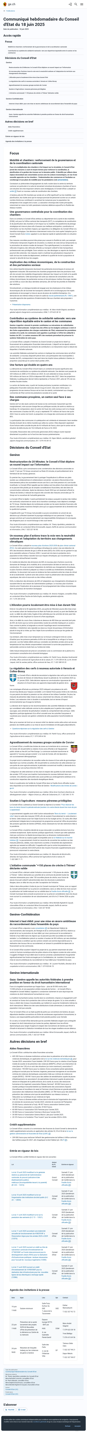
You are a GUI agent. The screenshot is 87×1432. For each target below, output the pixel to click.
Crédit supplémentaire (15, 131)
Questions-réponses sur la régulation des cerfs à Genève (33, 729)
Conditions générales (40, 1422)
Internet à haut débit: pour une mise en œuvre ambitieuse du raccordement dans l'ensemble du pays (43, 104)
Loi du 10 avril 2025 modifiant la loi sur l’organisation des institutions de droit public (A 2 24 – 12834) (30, 1197)
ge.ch (11, 4)
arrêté (12, 191)
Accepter (78, 1426)
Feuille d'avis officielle (59, 891)
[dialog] (43, 1423)
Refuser (67, 1426)
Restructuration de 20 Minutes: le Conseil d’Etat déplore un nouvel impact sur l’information (40, 67)
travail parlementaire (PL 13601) (61, 296)
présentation (62, 180)
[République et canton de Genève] (4, 4)
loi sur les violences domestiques (57, 1059)
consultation (39, 928)
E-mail (22, 1410)
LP (63, 1140)
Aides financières (14, 127)
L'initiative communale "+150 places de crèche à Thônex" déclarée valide (34, 93)
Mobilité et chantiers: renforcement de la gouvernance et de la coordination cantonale (37, 47)
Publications (10, 11)
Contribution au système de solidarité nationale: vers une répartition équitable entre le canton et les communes (42, 52)
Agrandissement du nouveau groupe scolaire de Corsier (28, 85)
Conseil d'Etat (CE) (12, 1389)
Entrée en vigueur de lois (15, 136)
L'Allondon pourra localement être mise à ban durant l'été (28, 77)
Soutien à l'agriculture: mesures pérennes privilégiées (27, 89)
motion (27, 234)
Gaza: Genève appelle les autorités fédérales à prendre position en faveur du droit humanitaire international (41, 115)
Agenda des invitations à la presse (19, 141)
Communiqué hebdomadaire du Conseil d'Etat (21, 1371)
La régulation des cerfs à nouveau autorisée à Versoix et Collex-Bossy (33, 81)
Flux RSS (9, 1410)
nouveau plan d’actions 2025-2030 (44, 546)
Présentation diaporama (21, 305)
